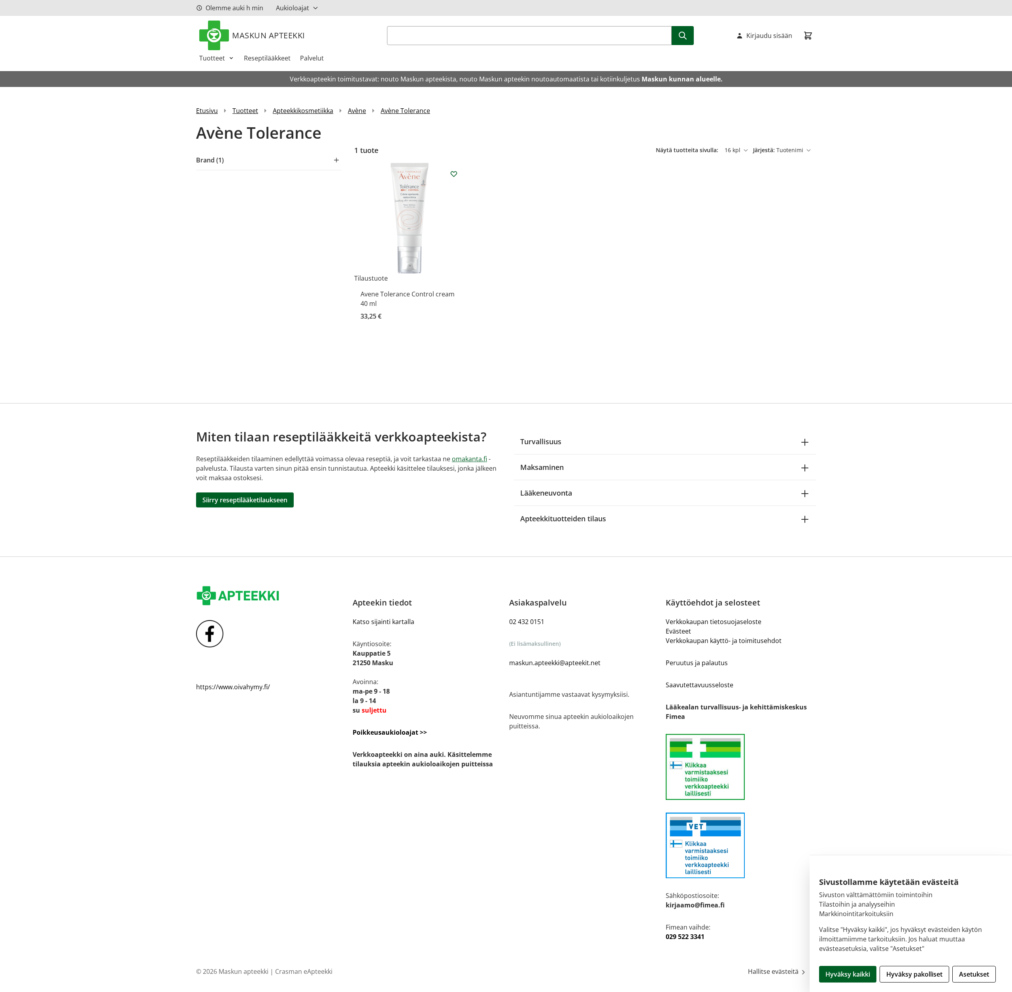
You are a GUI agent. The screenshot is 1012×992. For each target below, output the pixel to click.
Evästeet (678, 631)
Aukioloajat (292, 8)
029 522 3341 (685, 936)
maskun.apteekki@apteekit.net (554, 662)
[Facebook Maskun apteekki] (271, 633)
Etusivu (207, 110)
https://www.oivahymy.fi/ (233, 687)
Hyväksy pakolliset (914, 974)
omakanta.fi (469, 459)
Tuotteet (212, 58)
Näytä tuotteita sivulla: (688, 150)
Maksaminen (542, 467)
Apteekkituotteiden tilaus (563, 518)
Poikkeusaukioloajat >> (390, 732)
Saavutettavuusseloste (699, 685)
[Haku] (683, 35)
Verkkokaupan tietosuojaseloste (713, 621)
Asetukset (974, 974)
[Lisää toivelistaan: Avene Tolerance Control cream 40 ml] (454, 174)
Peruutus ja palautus (697, 662)
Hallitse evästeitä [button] (774, 971)
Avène (357, 110)
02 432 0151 (526, 621)
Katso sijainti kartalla (383, 621)
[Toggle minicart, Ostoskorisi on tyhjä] (808, 35)
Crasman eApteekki (303, 971)
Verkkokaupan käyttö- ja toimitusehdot (724, 640)
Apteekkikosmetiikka (303, 110)
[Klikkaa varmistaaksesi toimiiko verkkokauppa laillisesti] (741, 767)
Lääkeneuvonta (546, 493)
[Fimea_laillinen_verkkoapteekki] (741, 846)
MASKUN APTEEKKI (268, 35)
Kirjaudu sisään (769, 35)
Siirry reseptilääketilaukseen (244, 500)
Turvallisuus (540, 441)
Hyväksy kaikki (847, 974)
